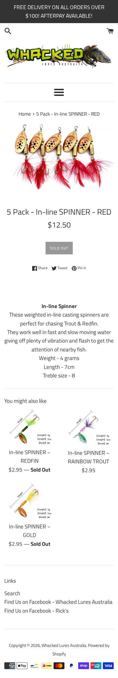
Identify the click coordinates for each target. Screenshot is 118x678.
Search (12, 593)
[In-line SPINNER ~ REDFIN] (29, 427)
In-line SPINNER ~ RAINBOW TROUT (88, 456)
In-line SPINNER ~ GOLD (29, 530)
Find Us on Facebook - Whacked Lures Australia (58, 601)
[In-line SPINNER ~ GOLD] (29, 501)
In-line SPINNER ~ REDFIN (29, 456)
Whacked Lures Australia (64, 645)
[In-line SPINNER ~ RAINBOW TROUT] (88, 427)
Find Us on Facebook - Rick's (36, 610)
